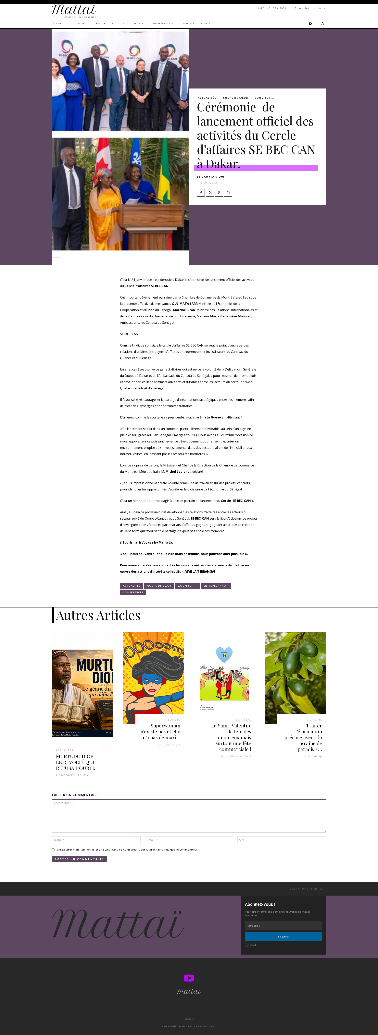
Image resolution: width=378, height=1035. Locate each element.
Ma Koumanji (312, 756)
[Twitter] (210, 193)
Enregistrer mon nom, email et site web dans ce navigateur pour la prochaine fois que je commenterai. (127, 849)
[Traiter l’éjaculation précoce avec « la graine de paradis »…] (295, 678)
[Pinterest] (219, 193)
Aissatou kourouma (72, 775)
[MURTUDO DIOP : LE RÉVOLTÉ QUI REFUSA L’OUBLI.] (82, 693)
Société (174, 720)
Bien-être (243, 720)
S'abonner (283, 936)
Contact (189, 1018)
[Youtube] (310, 24)
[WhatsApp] (228, 193)
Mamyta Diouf (213, 176)
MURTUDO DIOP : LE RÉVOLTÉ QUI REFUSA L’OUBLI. (76, 762)
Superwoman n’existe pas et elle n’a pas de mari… (160, 731)
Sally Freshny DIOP (235, 756)
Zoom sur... (264, 98)
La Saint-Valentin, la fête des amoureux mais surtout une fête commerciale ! (231, 737)
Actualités (207, 98)
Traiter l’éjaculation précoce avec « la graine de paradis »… (303, 737)
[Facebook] (201, 193)
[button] (322, 23)
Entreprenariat (216, 585)
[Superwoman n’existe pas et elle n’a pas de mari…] (153, 678)
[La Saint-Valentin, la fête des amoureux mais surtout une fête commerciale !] (224, 678)
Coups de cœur (235, 98)
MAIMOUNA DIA (169, 744)
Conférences (133, 592)
